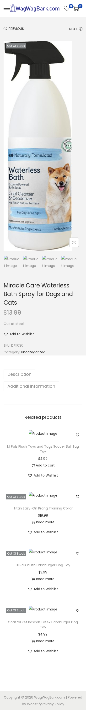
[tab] (43, 374)
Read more (45, 522)
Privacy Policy (53, 704)
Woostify (34, 704)
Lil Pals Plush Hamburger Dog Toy (43, 565)
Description (19, 374)
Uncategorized (33, 352)
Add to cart (45, 465)
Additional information (31, 386)
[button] (19, 334)
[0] (67, 8)
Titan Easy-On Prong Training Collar (43, 508)
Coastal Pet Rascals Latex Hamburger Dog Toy (43, 625)
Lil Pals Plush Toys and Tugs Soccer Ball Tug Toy (43, 449)
